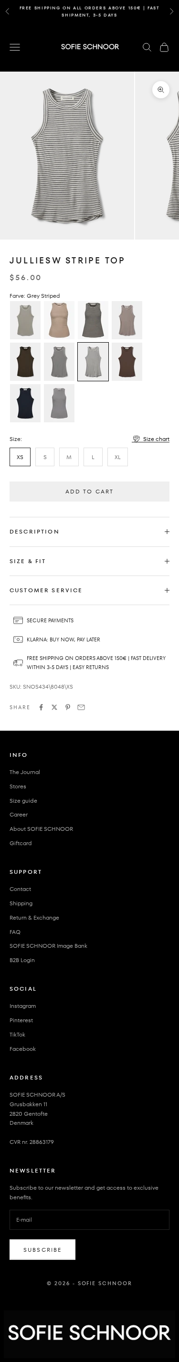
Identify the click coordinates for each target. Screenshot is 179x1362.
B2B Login (22, 960)
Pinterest (21, 1020)
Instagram (23, 1006)
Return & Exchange (34, 917)
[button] (150, 439)
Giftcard (21, 843)
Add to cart (89, 491)
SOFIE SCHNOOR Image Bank (48, 946)
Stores (18, 786)
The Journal (25, 772)
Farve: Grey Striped (35, 296)
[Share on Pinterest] (68, 707)
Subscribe (42, 1250)
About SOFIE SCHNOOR (41, 829)
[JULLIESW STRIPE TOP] (25, 320)
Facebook (23, 1049)
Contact (20, 889)
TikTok (17, 1034)
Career (19, 814)
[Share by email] (81, 707)
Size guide (23, 800)
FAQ (15, 932)
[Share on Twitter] (54, 707)
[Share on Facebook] (41, 707)
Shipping (21, 903)
